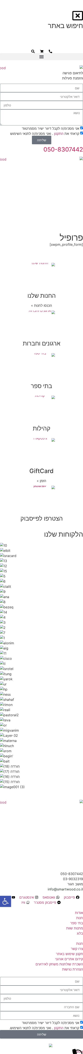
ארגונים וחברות (41, 343)
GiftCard (41, 471)
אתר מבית (60, 1046)
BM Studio (23, 1046)
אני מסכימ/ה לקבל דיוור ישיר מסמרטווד (50, 1023)
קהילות (41, 428)
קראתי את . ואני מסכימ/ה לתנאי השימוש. (44, 1028)
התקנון (58, 1028)
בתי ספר (41, 386)
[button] (41, 56)
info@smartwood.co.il (65, 889)
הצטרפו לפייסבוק (41, 518)
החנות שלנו (41, 295)
